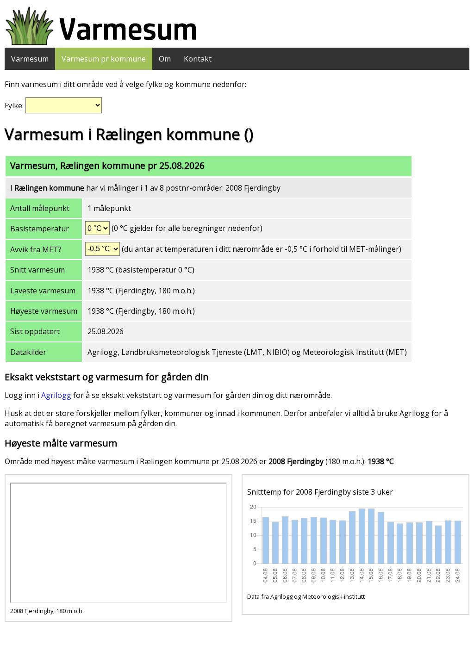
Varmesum (30, 59)
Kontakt (198, 59)
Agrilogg (56, 395)
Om (165, 59)
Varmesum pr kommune (104, 59)
